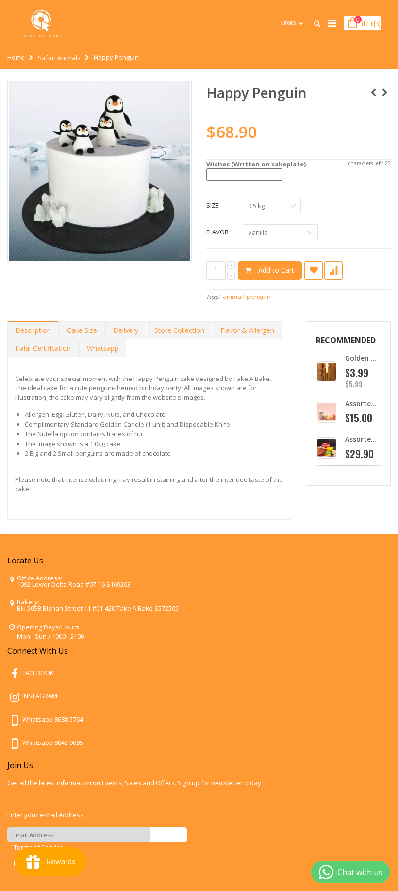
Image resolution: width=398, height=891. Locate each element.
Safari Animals (59, 57)
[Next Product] (385, 92)
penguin (259, 296)
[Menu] (332, 23)
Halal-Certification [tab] (43, 348)
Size (212, 205)
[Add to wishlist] (313, 270)
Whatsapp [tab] (102, 348)
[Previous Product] (373, 92)
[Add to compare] (333, 270)
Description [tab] (33, 330)
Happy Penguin (256, 92)
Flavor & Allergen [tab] (247, 330)
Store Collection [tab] (179, 330)
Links (289, 23)
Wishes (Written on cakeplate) (256, 164)
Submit (169, 834)
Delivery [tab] (125, 330)
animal (233, 296)
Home (16, 57)
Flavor (217, 232)
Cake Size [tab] (82, 330)
